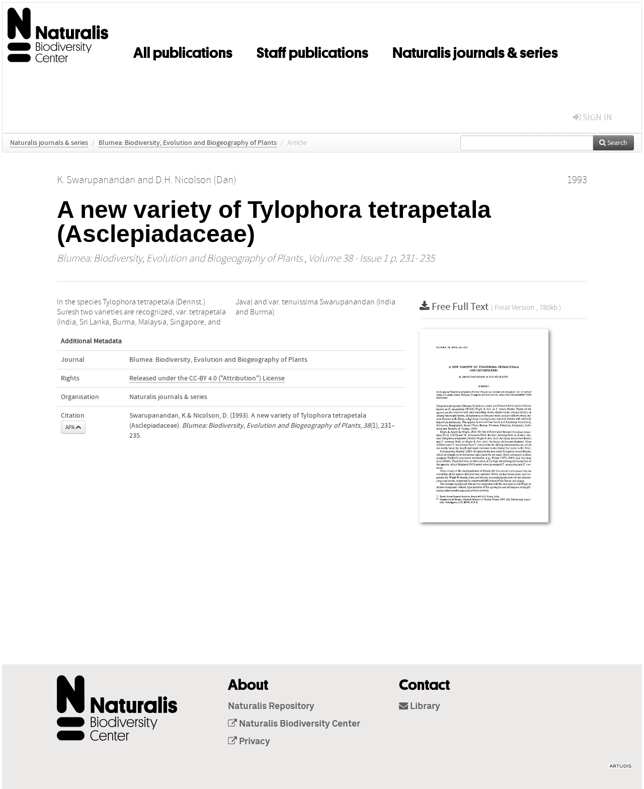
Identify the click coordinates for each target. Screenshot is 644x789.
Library (424, 706)
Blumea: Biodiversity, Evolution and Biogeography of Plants (188, 143)
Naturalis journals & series (475, 51)
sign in (596, 117)
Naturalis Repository (271, 706)
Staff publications (312, 51)
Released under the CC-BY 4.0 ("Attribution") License (207, 378)
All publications (182, 51)
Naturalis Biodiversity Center (298, 724)
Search (616, 143)
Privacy (253, 741)
